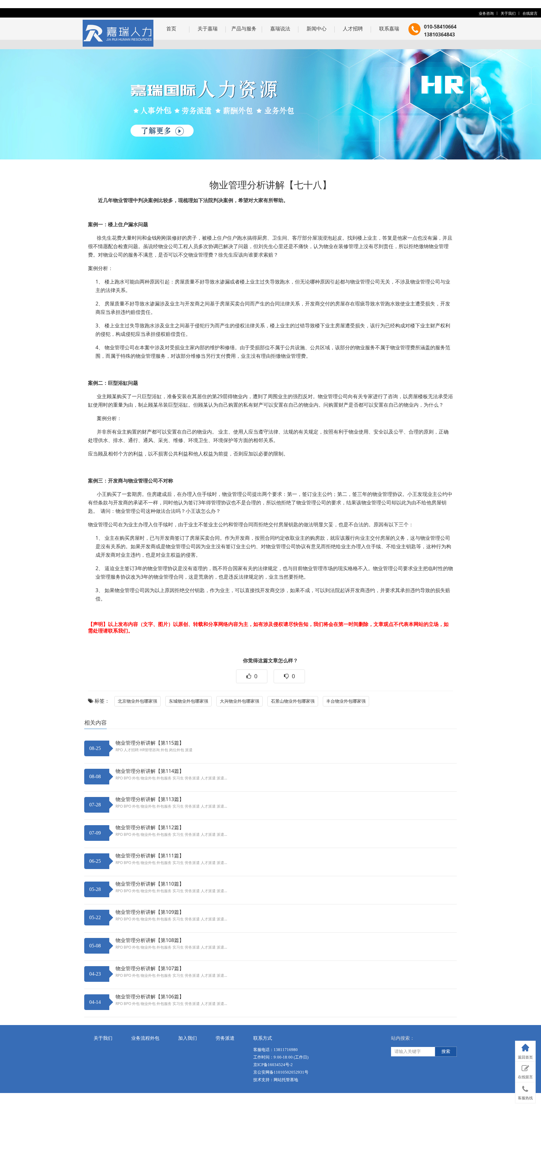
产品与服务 (243, 28)
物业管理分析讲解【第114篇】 (150, 771)
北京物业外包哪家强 (137, 701)
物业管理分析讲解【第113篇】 (150, 799)
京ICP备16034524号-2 (273, 1064)
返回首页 (525, 1057)
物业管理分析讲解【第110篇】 (150, 883)
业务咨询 (486, 13)
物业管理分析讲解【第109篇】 (150, 911)
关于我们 (508, 13)
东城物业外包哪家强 (188, 701)
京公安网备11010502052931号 (280, 1072)
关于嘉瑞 (208, 28)
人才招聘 (353, 28)
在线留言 (530, 13)
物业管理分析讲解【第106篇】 (150, 996)
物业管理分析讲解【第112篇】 (150, 827)
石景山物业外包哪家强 (293, 701)
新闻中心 (317, 28)
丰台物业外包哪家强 (346, 701)
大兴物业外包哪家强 (239, 701)
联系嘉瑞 (389, 28)
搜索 (445, 1051)
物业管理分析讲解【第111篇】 (150, 855)
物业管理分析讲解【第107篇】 (150, 968)
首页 (171, 28)
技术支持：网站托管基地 (275, 1079)
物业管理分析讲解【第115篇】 (150, 742)
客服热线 (525, 1098)
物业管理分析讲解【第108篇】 (150, 940)
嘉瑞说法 (280, 28)
